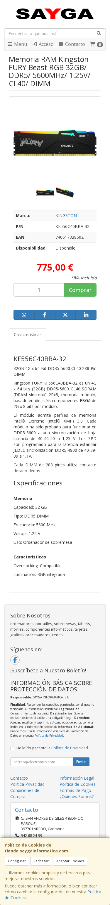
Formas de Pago (75, 790)
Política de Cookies (78, 784)
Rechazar (41, 861)
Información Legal (77, 778)
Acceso (46, 44)
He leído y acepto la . (52, 747)
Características (28, 334)
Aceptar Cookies (70, 861)
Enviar (81, 761)
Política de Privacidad (49, 735)
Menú (20, 44)
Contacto (74, 44)
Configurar (17, 861)
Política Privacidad (27, 784)
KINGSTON (66, 215)
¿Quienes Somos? (77, 796)
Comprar (80, 289)
